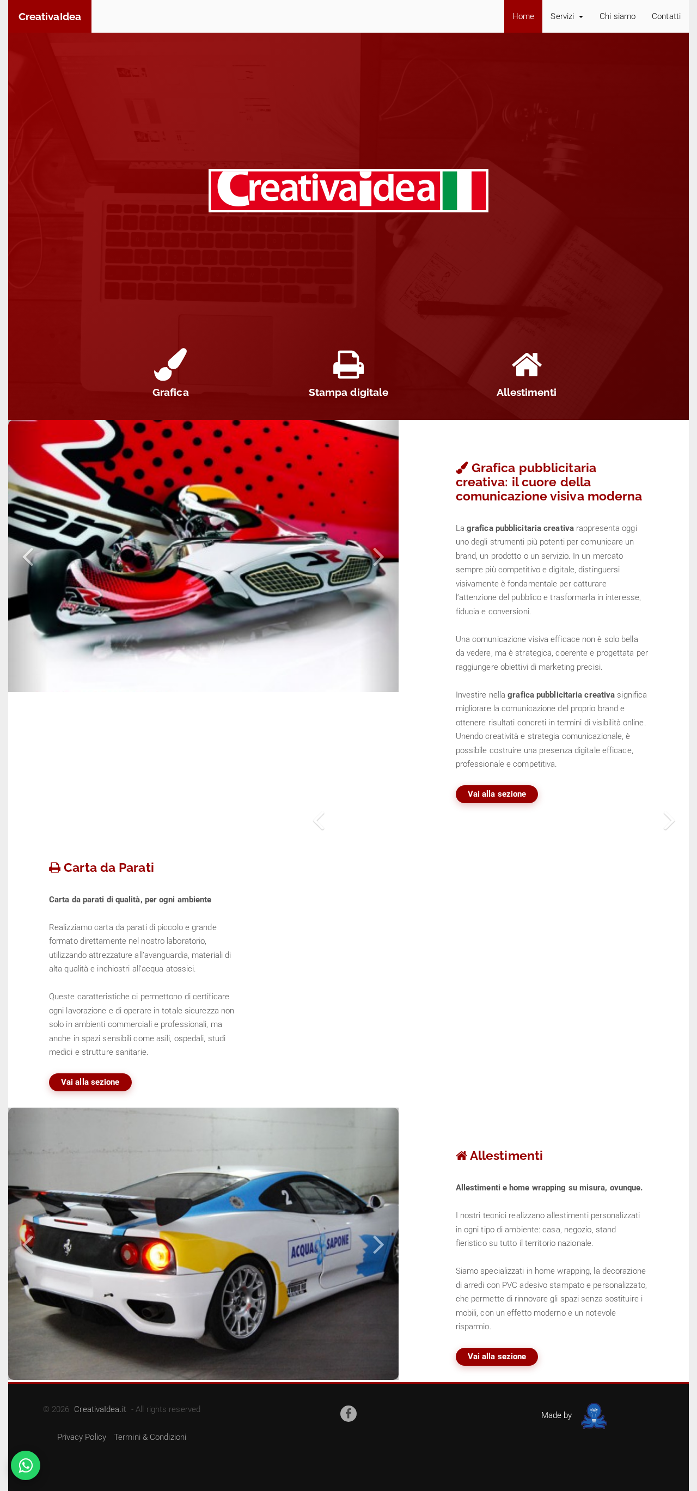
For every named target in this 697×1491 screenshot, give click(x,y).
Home (523, 16)
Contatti (666, 16)
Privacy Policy (81, 1437)
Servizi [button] (563, 16)
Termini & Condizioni (150, 1437)
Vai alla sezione (497, 794)
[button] (27, 556)
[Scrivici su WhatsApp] (25, 1465)
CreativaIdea (50, 16)
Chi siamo (617, 16)
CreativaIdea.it (100, 1409)
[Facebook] (348, 1414)
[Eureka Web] (592, 1415)
